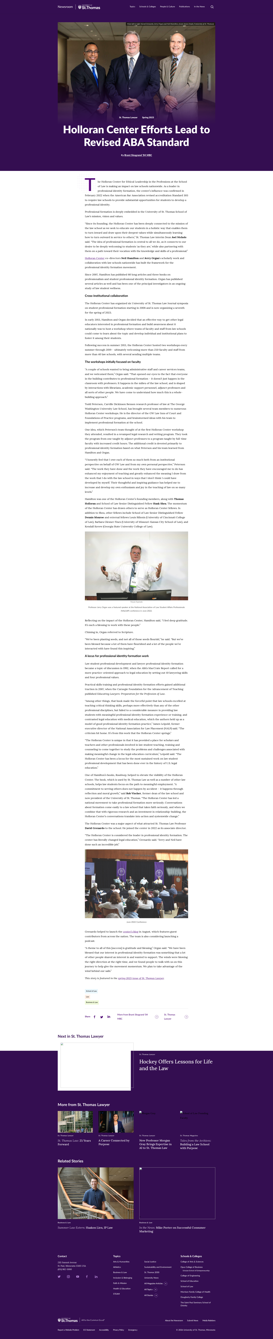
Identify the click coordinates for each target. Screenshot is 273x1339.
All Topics (148, 1290)
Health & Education (122, 1289)
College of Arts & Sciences (192, 1262)
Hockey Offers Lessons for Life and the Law (176, 1065)
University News (151, 1278)
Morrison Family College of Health (195, 1292)
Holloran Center (95, 258)
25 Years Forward (74, 1142)
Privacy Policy (118, 1330)
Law (87, 997)
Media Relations (208, 1321)
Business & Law (92, 1002)
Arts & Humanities (121, 1262)
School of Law (91, 991)
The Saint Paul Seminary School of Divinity (196, 1304)
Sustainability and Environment (157, 1267)
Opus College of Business (195, 1268)
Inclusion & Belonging (122, 1278)
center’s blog (130, 931)
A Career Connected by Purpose (114, 1142)
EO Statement (89, 1330)
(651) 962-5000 (65, 1269)
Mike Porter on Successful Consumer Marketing (172, 1229)
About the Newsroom (174, 1321)
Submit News (192, 1321)
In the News (199, 7)
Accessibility (104, 1330)
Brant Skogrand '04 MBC (138, 155)
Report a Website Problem (68, 1330)
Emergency (132, 1330)
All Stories (148, 1295)
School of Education (189, 1281)
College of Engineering (190, 1276)
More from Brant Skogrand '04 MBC (132, 1017)
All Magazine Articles (153, 1284)
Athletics (117, 1267)
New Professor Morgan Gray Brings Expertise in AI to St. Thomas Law (155, 1144)
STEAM (116, 1294)
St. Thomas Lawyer (169, 1017)
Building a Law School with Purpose (195, 1144)
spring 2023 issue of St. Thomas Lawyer (141, 978)
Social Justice (150, 1262)
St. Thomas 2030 (151, 1272)
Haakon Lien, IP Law (85, 1227)
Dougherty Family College (192, 1297)
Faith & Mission (120, 1283)
